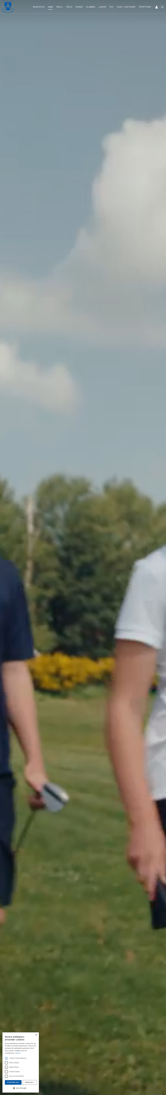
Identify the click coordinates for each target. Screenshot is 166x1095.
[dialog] (20, 1062)
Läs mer (18, 1053)
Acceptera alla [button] (13, 1082)
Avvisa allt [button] (29, 1082)
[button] (20, 1088)
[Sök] (162, 7)
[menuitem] (38, 7)
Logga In (156, 7)
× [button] (36, 1035)
